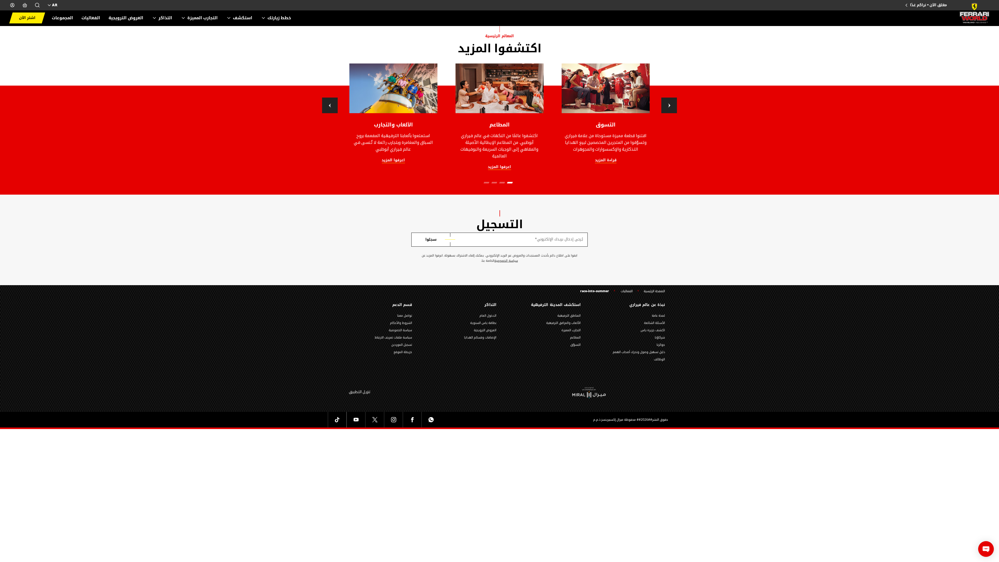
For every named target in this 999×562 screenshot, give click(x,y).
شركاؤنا (660, 337)
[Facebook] (412, 419)
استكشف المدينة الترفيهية (556, 305)
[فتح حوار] (986, 549)
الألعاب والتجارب (393, 124)
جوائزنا (661, 345)
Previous (330, 105)
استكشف (242, 18)
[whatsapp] (430, 419)
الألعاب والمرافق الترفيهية (563, 323)
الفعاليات (90, 18)
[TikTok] (337, 419)
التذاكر (165, 18)
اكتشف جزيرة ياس (653, 330)
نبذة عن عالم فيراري (647, 305)
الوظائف (659, 359)
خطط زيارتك (279, 18)
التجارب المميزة (202, 18)
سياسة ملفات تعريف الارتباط (393, 337)
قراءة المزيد (606, 160)
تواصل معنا (404, 315)
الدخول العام (487, 315)
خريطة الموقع (403, 352)
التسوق (606, 124)
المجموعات (62, 18)
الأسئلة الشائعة (654, 323)
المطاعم (499, 124)
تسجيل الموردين (401, 345)
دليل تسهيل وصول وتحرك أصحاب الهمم (639, 352)
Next (669, 105)
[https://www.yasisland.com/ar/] (589, 392)
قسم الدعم (402, 305)
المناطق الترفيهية (569, 315)
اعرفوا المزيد (393, 160)
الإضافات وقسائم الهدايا (480, 337)
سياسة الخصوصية (506, 260)
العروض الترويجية (125, 18)
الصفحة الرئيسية (654, 291)
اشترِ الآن (27, 17)
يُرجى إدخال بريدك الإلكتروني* (559, 239)
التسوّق (575, 345)
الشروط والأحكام (401, 323)
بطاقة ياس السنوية (483, 323)
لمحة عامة (658, 315)
